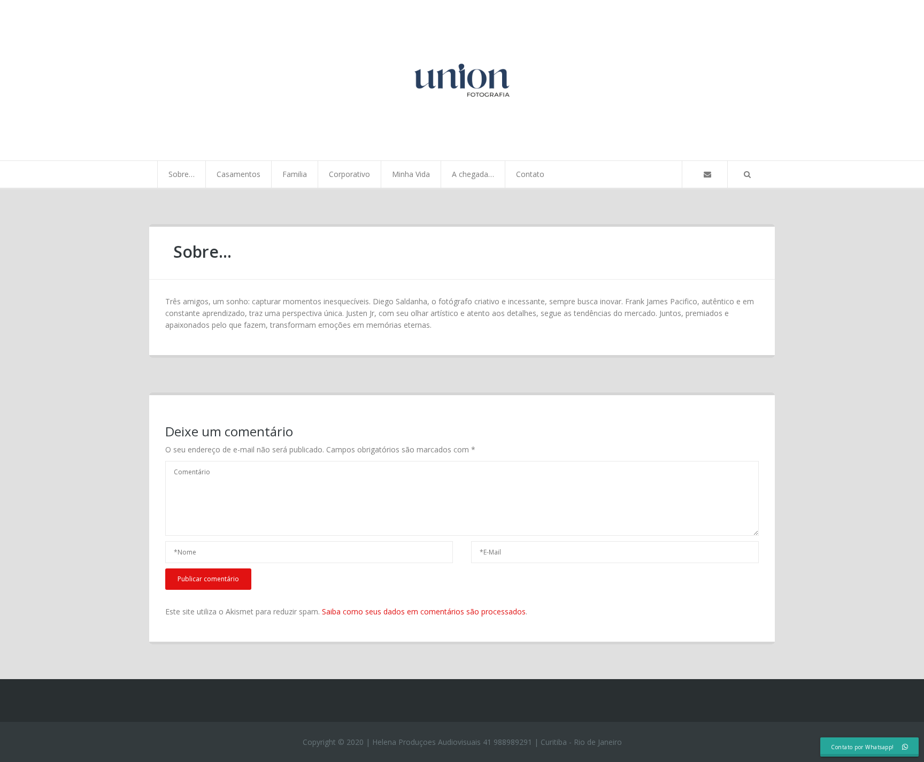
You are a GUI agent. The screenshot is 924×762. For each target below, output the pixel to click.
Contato (530, 174)
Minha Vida (411, 174)
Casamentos (238, 174)
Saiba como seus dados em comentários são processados (424, 611)
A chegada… (473, 174)
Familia (294, 174)
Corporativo (349, 174)
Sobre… (181, 174)
